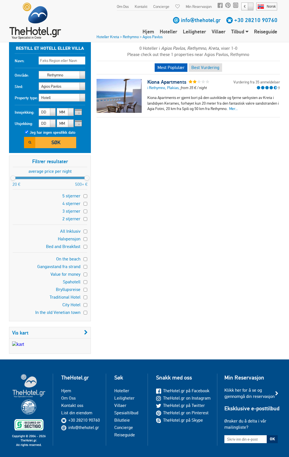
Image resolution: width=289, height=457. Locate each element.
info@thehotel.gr (201, 20)
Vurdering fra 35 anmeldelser (256, 82)
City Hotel (71, 304)
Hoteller (168, 31)
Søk (55, 142)
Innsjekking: (24, 112)
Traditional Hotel (65, 297)
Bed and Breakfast (63, 246)
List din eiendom (76, 412)
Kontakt (141, 6)
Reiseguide (265, 31)
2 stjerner (71, 218)
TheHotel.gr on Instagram (187, 398)
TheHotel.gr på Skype (183, 420)
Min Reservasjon (199, 6)
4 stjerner (71, 203)
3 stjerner (71, 211)
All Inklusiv (70, 231)
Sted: (19, 86)
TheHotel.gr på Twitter (184, 405)
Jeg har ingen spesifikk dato (52, 132)
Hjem (148, 31)
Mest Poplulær (171, 67)
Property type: (26, 97)
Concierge (161, 6)
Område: (22, 75)
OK (272, 438)
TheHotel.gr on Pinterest (186, 412)
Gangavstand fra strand (58, 266)
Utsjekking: (24, 123)
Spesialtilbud (126, 412)
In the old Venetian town (57, 312)
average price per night (50, 171)
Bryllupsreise (68, 289)
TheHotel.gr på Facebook (186, 390)
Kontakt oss (72, 405)
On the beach (68, 259)
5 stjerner (71, 196)
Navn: (20, 60)
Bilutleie (122, 420)
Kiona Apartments (166, 82)
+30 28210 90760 (255, 20)
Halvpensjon (69, 239)
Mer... (233, 108)
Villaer (218, 31)
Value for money (65, 274)
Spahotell (71, 281)
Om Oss (123, 6)
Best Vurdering (205, 67)
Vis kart (20, 332)
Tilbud (238, 31)
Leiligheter (194, 31)
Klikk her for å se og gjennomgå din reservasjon (249, 393)
